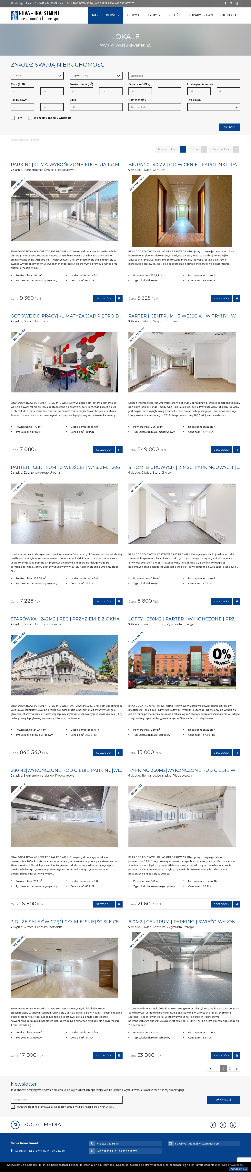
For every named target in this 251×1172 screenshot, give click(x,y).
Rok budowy (18, 100)
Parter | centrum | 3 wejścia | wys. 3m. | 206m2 (69, 467)
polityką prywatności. (230, 1164)
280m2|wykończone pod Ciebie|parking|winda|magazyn (83, 770)
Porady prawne (202, 15)
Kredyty (154, 15)
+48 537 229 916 (104, 3)
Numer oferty (137, 100)
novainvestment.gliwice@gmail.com (197, 1144)
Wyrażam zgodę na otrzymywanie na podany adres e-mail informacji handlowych (65, 1107)
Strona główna (20, 140)
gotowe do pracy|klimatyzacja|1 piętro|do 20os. (73, 316)
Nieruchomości (104, 15)
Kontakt (229, 15)
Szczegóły (103, 298)
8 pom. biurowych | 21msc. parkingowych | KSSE (188, 467)
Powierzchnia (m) (81, 84)
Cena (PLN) (18, 84)
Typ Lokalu (194, 100)
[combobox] (184, 76)
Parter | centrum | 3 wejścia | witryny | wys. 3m (189, 316)
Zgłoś (174, 15)
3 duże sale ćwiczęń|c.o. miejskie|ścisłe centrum (73, 921)
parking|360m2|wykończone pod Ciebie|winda (187, 770)
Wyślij (225, 1100)
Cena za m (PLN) (139, 84)
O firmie (133, 15)
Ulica (73, 100)
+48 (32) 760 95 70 (82, 3)
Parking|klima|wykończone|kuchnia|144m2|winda (75, 164)
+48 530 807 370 (125, 3)
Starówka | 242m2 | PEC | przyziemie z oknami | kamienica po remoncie (100, 619)
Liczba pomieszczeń (200, 84)
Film (19, 118)
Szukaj (229, 127)
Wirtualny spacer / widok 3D (52, 118)
